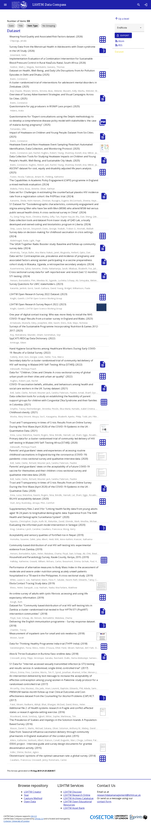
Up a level (122, 18)
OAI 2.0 (34, 816)
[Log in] (145, 4)
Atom (119, 41)
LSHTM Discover (72, 791)
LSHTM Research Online (76, 795)
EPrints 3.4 (39, 818)
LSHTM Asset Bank (74, 808)
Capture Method (33, 798)
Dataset (119, 51)
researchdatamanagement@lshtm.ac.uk (119, 795)
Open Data (30, 801)
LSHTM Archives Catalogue (78, 798)
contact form (104, 801)
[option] (11, 25)
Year (26, 795)
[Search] (138, 4)
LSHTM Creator (32, 791)
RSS (118, 45)
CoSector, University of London (16, 821)
